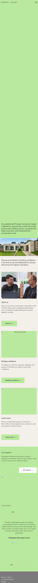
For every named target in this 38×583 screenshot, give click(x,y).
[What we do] (19, 344)
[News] (19, 401)
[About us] (19, 285)
